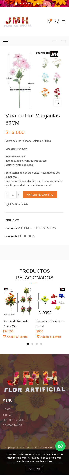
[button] (60, 446)
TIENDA (7, 414)
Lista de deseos (51, 20)
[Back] (5, 41)
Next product (63, 41)
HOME (6, 409)
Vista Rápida (29, 296)
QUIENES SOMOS (13, 420)
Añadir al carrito (40, 194)
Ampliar (57, 102)
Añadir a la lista (19, 204)
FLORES (26, 228)
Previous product (54, 41)
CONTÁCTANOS (12, 425)
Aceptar (34, 469)
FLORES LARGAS (45, 228)
